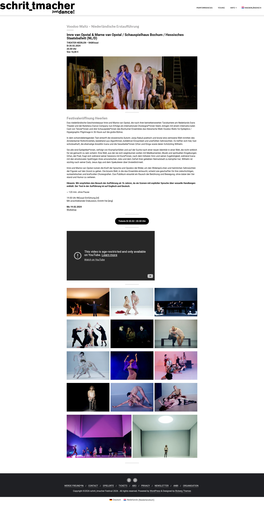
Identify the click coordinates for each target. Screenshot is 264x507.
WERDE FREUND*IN (73, 485)
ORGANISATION (190, 485)
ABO (134, 485)
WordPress (155, 491)
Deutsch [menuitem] (117, 499)
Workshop (71, 210)
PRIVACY (145, 485)
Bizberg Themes (183, 491)
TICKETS (123, 485)
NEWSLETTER (162, 485)
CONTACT (93, 485)
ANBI (175, 485)
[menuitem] (115, 500)
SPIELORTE (108, 485)
